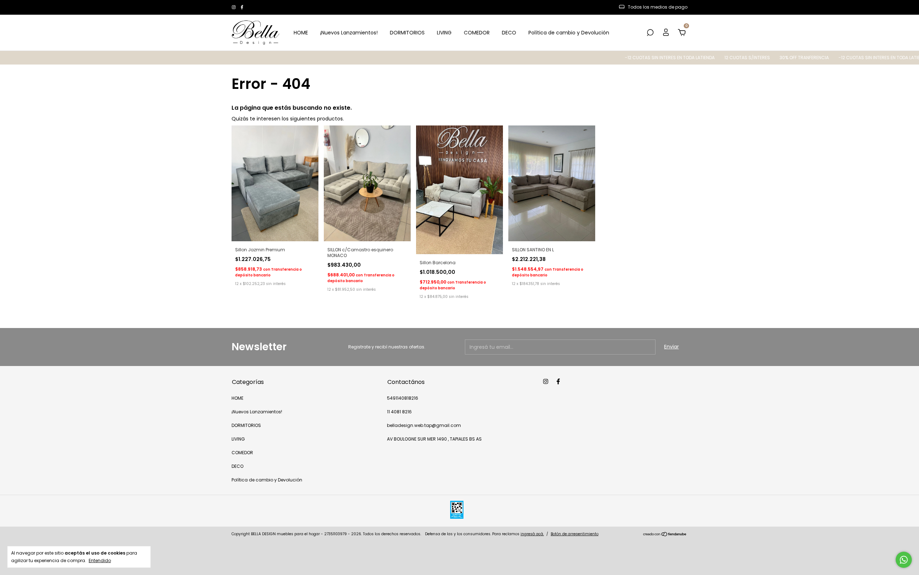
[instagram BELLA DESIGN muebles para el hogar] (234, 7)
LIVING (444, 32)
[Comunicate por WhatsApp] (904, 560)
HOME (301, 32)
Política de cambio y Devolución (568, 32)
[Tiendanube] (665, 534)
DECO (509, 32)
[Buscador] (650, 33)
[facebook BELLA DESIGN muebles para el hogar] (242, 7)
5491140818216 (402, 398)
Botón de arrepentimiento (574, 534)
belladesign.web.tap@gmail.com (424, 425)
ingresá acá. (532, 534)
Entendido (100, 560)
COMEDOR (477, 32)
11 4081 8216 (399, 412)
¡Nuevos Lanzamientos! (349, 32)
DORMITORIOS (407, 32)
